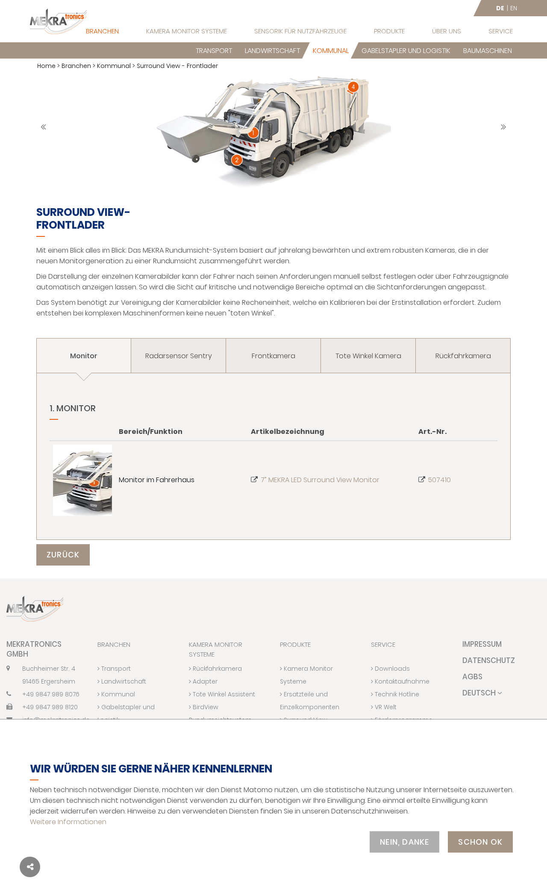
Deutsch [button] (479, 693)
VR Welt (385, 707)
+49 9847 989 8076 (50, 694)
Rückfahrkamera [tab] (463, 356)
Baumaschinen (487, 51)
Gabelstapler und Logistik (406, 51)
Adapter (204, 681)
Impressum (482, 644)
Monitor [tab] (83, 356)
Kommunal (331, 51)
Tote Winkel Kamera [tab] (368, 356)
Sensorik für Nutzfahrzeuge (300, 31)
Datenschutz (488, 660)
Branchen (102, 31)
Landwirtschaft (272, 51)
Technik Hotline (396, 694)
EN (513, 8)
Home (46, 66)
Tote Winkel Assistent (223, 694)
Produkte (389, 31)
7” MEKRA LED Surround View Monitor (320, 480)
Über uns (446, 31)
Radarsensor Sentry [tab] (178, 356)
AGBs (472, 677)
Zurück (63, 554)
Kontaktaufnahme (401, 681)
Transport (214, 51)
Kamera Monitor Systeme (186, 31)
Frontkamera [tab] (273, 356)
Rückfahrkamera (216, 668)
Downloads (391, 668)
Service (500, 31)
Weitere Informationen (68, 821)
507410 (439, 480)
